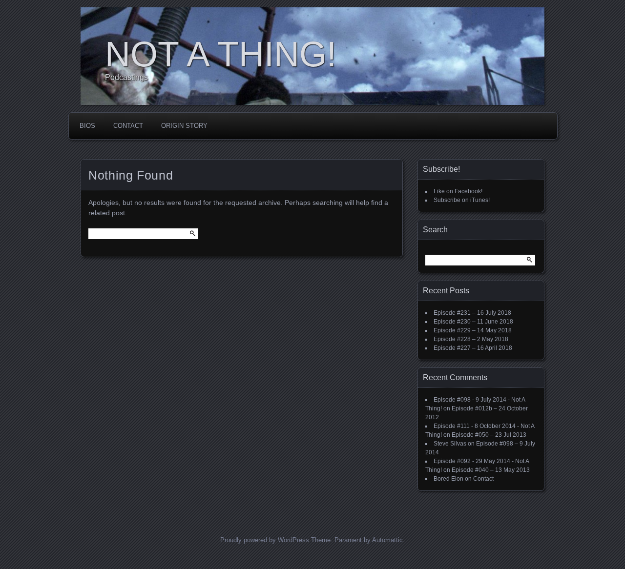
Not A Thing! (220, 54)
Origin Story (184, 125)
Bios (87, 125)
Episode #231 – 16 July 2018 (472, 312)
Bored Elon (448, 478)
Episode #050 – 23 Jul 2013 (489, 434)
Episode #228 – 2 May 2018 (471, 339)
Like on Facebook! (458, 191)
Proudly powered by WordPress (264, 540)
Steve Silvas (450, 443)
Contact (128, 125)
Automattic (387, 540)
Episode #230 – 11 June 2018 (473, 321)
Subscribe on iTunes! (462, 200)
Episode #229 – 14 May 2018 (473, 330)
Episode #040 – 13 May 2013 (491, 470)
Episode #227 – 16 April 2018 (473, 348)
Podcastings (126, 77)
